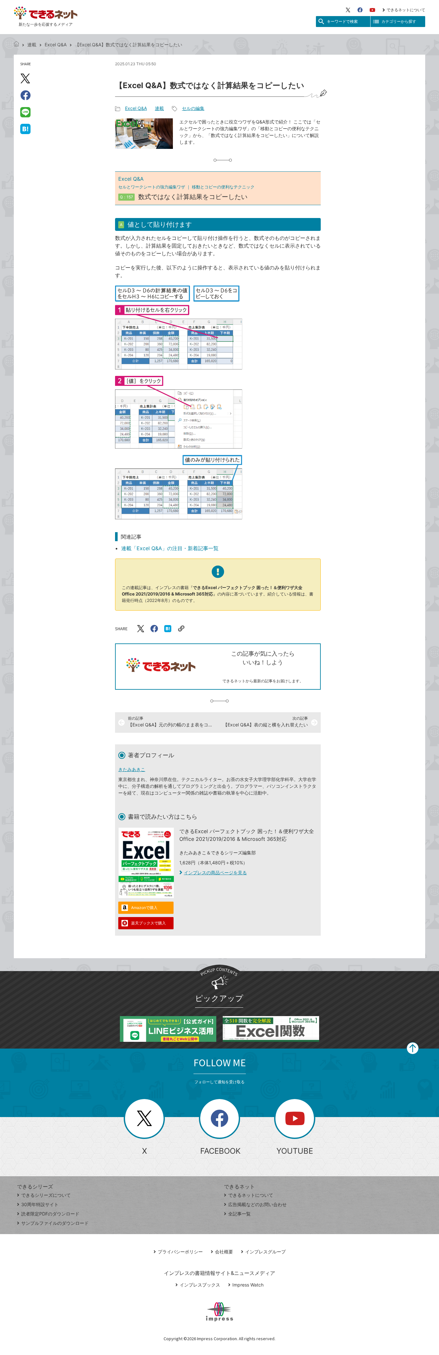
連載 (31, 44)
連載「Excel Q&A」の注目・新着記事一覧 (170, 548)
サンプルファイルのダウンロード (55, 1223)
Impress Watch (248, 1284)
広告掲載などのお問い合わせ (257, 1204)
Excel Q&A (56, 44)
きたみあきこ (131, 769)
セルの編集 (193, 108)
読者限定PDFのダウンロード (50, 1213)
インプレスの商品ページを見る (215, 872)
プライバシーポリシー (180, 1251)
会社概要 (224, 1251)
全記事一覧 (239, 1213)
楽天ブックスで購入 (148, 923)
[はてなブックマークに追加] (25, 128)
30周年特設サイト (39, 1204)
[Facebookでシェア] (25, 95)
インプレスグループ (265, 1251)
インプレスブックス (200, 1284)
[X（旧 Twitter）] (348, 10)
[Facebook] (360, 10)
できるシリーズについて (46, 1195)
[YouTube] (372, 10)
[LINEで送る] (25, 112)
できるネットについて (406, 9)
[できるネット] (16, 44)
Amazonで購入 (144, 907)
